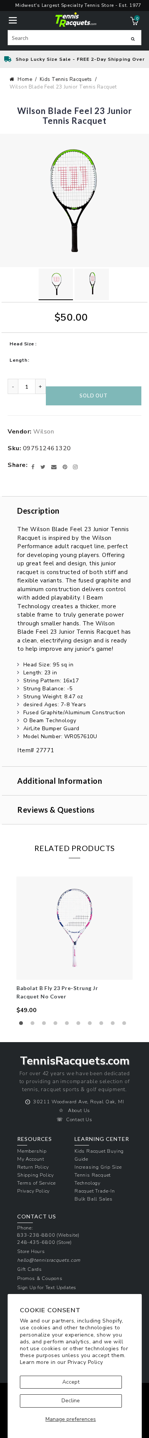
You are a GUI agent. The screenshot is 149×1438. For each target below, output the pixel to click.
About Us (79, 1110)
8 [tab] (103, 1025)
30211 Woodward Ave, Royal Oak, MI (78, 1101)
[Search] (132, 39)
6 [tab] (80, 1025)
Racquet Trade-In (94, 1191)
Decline (71, 1400)
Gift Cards (29, 1269)
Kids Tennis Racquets (66, 79)
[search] (74, 37)
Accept (70, 1382)
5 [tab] (69, 1025)
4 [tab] (57, 1025)
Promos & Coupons (40, 1278)
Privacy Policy (85, 1362)
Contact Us (79, 1119)
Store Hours (31, 1251)
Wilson (43, 431)
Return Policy (33, 1167)
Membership (32, 1151)
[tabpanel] (74, 945)
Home (25, 79)
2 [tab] (34, 1025)
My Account (30, 1159)
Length (18, 360)
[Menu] (13, 19)
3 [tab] (46, 1025)
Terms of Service (36, 1183)
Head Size (22, 344)
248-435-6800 (36, 1242)
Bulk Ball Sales (93, 1199)
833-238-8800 (36, 1235)
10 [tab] (126, 1025)
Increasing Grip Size (98, 1167)
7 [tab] (92, 1025)
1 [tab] (23, 1025)
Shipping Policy (35, 1175)
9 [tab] (114, 1025)
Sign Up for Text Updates (46, 1287)
